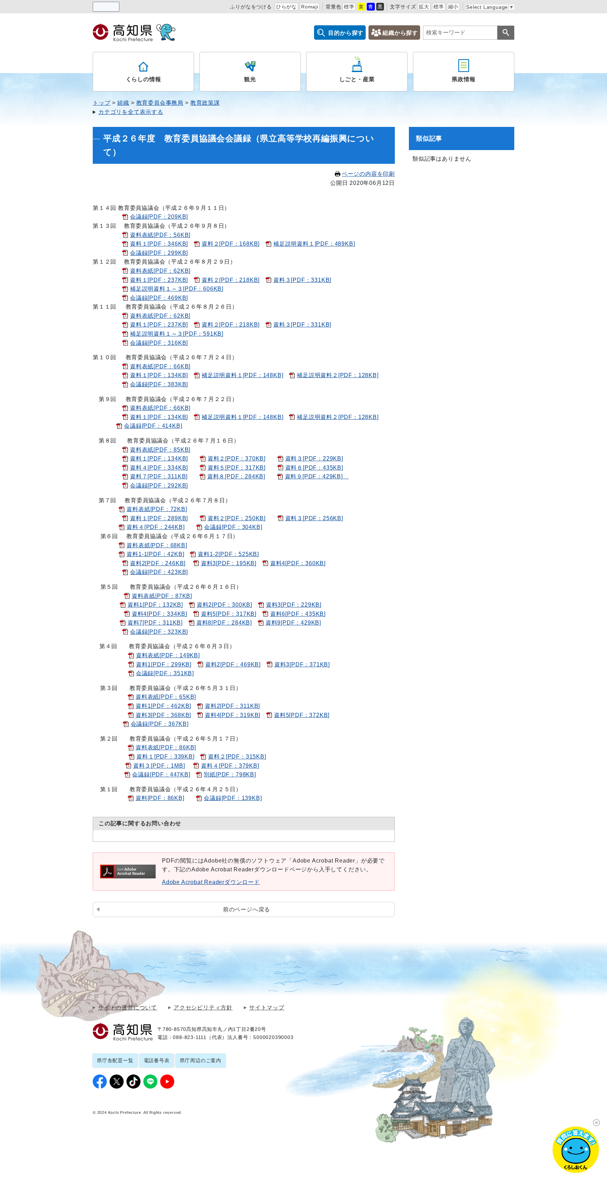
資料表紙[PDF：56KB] (160, 235)
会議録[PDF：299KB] (159, 253)
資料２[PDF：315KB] (237, 757)
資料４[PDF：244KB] (155, 527)
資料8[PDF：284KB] (224, 623)
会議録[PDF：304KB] (233, 527)
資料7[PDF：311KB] (155, 623)
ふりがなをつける (251, 6)
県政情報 (463, 79)
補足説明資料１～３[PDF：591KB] (176, 334)
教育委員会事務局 (159, 103)
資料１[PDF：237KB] (159, 280)
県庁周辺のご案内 (200, 1060)
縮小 (453, 6)
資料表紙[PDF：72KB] (156, 509)
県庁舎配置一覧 (115, 1060)
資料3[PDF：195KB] (228, 563)
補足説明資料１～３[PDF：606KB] (176, 289)
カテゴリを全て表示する (130, 112)
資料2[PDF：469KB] (233, 664)
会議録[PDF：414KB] (153, 426)
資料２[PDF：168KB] (231, 244)
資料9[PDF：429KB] (293, 623)
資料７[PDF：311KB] (159, 476)
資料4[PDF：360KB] (298, 563)
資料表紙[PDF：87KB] (162, 596)
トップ (101, 103)
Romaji (309, 6)
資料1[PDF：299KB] (163, 664)
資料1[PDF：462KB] (163, 706)
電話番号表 (157, 1060)
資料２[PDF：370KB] (237, 459)
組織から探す (400, 33)
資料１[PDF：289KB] (159, 518)
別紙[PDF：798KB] (230, 774)
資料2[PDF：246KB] (157, 563)
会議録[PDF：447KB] (161, 774)
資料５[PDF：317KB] (237, 468)
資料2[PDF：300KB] (224, 605)
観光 (250, 79)
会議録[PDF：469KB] (159, 298)
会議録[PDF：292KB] (159, 486)
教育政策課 (205, 103)
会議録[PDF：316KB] (159, 343)
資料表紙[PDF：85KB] (160, 450)
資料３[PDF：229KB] (314, 459)
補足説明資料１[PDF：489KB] (314, 244)
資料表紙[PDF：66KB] (160, 366)
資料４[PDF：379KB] (230, 766)
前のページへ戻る (246, 909)
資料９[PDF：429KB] (317, 476)
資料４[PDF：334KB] (159, 468)
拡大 (424, 6)
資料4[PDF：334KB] (159, 614)
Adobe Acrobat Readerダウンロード (211, 882)
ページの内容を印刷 (368, 174)
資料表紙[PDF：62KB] (160, 271)
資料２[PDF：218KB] (231, 280)
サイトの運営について (127, 1008)
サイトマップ (267, 1008)
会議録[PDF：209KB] (159, 217)
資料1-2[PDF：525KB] (228, 554)
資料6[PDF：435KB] (298, 614)
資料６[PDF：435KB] (314, 468)
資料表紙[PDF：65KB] (166, 697)
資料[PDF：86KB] (160, 798)
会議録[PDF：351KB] (165, 673)
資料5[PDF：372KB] (301, 715)
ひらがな (286, 6)
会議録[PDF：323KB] (159, 632)
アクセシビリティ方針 (203, 1008)
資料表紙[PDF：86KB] (166, 747)
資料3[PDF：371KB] (302, 664)
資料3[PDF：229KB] (293, 605)
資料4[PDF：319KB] (232, 715)
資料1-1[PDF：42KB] (155, 554)
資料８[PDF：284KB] (236, 476)
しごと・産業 (357, 79)
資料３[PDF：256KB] (314, 518)
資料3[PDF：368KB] (163, 715)
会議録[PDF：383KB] (159, 384)
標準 (349, 6)
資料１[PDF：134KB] (159, 375)
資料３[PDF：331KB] (302, 280)
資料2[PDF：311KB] (232, 706)
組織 (123, 103)
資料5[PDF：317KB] (228, 614)
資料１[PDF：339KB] (165, 757)
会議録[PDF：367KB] (160, 724)
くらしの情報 (143, 79)
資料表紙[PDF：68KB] (156, 545)
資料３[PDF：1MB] (159, 766)
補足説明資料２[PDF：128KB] (337, 375)
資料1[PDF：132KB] (155, 605)
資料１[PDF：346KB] (159, 244)
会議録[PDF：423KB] (159, 572)
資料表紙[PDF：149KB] (168, 655)
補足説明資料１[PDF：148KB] (242, 375)
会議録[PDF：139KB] (233, 798)
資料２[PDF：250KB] (237, 518)
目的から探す (346, 33)
